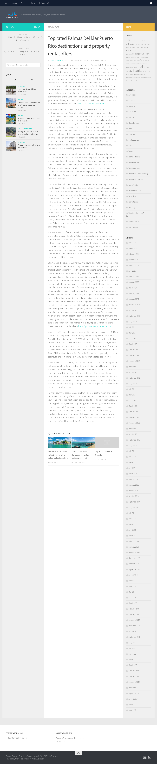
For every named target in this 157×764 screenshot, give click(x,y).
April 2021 (132, 468)
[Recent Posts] (14, 79)
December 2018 (134, 620)
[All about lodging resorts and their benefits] (11, 119)
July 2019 (132, 580)
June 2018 (132, 654)
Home (6, 3)
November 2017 (134, 687)
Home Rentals (134, 123)
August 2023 (133, 321)
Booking (132, 106)
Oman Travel (136, 60)
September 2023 (134, 316)
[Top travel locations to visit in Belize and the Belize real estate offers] (59, 442)
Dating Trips (146, 47)
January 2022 (134, 417)
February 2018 (134, 671)
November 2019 (134, 558)
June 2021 (132, 457)
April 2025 (132, 271)
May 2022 (132, 395)
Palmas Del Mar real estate (89, 103)
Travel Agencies (134, 168)
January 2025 (134, 282)
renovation (144, 64)
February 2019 (134, 609)
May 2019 (132, 592)
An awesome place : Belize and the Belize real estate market (80, 454)
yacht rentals (144, 81)
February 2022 (134, 412)
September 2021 (134, 440)
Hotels (20, 99)
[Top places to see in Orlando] (107, 442)
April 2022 (132, 400)
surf (144, 71)
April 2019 (132, 597)
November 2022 (134, 366)
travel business (138, 74)
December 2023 (134, 305)
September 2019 (134, 569)
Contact (24, 3)
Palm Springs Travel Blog (17, 738)
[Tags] (31, 79)
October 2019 (133, 564)
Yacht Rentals (133, 227)
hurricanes (145, 51)
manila (128, 57)
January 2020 (134, 547)
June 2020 (132, 519)
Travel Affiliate (134, 162)
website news (137, 81)
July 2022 (132, 389)
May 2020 (132, 524)
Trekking (132, 207)
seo (148, 67)
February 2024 (134, 293)
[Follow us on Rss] (39, 26)
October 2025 (133, 259)
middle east (140, 57)
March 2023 (133, 344)
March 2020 (133, 535)
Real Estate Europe (135, 140)
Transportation (134, 157)
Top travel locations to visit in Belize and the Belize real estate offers (58, 454)
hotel (140, 51)
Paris (142, 60)
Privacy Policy (44, 3)
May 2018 (132, 659)
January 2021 (134, 485)
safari (143, 66)
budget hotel (139, 44)
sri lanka (136, 70)
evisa (128, 50)
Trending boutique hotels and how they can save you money (29, 105)
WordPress (19, 759)
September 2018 (134, 637)
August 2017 (133, 699)
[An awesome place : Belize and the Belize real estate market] (83, 442)
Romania (136, 67)
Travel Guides (133, 185)
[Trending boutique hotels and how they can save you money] (11, 103)
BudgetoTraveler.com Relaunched (70, 738)
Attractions (131, 44)
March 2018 (133, 665)
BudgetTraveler (56, 60)
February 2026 (134, 254)
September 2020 (134, 502)
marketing (133, 57)
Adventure (21, 86)
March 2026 (133, 248)
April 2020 (132, 530)
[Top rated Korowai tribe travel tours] (11, 90)
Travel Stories (133, 202)
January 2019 (134, 614)
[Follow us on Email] (35, 26)
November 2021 (134, 428)
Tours (131, 151)
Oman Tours (129, 60)
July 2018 (132, 648)
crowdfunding (139, 47)
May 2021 (132, 462)
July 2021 (132, 451)
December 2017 (134, 682)
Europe (131, 117)
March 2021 (133, 473)
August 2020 (133, 507)
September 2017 (134, 693)
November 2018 (134, 626)
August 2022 (133, 383)
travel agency (129, 74)
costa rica (132, 47)
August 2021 (133, 445)
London (145, 53)
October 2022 (133, 372)
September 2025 (134, 265)
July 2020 (132, 513)
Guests (33, 3)
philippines (133, 64)
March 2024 (133, 288)
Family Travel (134, 51)
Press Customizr (37, 759)
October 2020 (133, 496)
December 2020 (134, 490)
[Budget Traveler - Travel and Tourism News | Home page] (12, 14)
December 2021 (134, 423)
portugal (138, 64)
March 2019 (133, 603)
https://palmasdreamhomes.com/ (93, 326)
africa (129, 40)
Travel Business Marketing (138, 174)
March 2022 (133, 406)
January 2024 (134, 299)
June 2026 (132, 243)
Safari (131, 145)
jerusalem (129, 54)
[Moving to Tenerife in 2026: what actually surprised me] (11, 132)
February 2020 (134, 541)
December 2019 (134, 552)
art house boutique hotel (143, 41)
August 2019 (133, 575)
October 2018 (133, 631)
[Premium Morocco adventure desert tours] (11, 146)
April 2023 (132, 338)
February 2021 (134, 479)
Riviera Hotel (129, 67)
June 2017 (132, 710)
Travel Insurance (135, 190)
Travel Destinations (25, 129)
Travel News (144, 77)
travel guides (136, 77)
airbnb (135, 41)
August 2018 (133, 642)
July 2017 (132, 704)
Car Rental (132, 112)
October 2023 (133, 310)
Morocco (145, 57)
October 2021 (133, 434)
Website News (134, 222)
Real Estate (53, 27)
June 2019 (132, 586)
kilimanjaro (137, 53)
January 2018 (134, 676)
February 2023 (134, 350)
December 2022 (134, 361)
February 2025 (134, 276)
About (15, 3)
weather (131, 81)
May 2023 (132, 333)
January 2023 (134, 355)
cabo (145, 44)
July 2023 (132, 327)
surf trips (147, 71)
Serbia (128, 71)
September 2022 (134, 378)
